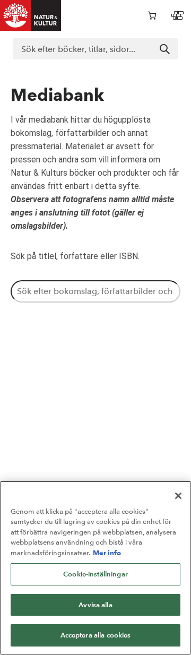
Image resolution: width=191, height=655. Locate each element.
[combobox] (95, 49)
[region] (95, 568)
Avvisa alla (95, 605)
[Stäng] (178, 495)
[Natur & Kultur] (31, 15)
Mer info (107, 552)
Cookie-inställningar (95, 574)
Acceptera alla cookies (95, 635)
